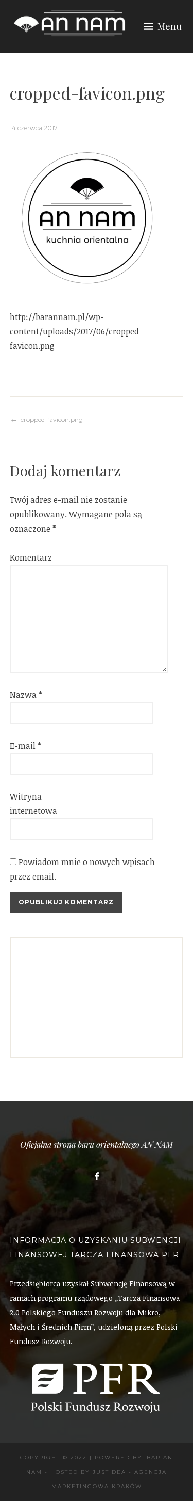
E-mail (25, 746)
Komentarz (26, 557)
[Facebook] (97, 1177)
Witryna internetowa (26, 804)
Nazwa (26, 694)
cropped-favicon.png (52, 419)
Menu (169, 26)
